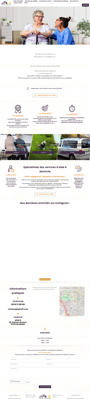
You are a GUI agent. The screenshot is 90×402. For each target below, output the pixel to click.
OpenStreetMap (82, 315)
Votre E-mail (49, 364)
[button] (74, 301)
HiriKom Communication (16, 398)
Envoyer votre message (45, 386)
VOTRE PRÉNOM (13, 359)
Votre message (14, 368)
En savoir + (16, 152)
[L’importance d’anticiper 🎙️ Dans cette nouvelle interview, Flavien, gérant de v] (21, 241)
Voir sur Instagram (46, 279)
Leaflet (79, 315)
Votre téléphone (14, 364)
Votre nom (49, 359)
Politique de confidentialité (79, 398)
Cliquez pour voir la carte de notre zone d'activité (46, 88)
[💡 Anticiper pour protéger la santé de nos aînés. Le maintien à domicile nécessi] (69, 265)
